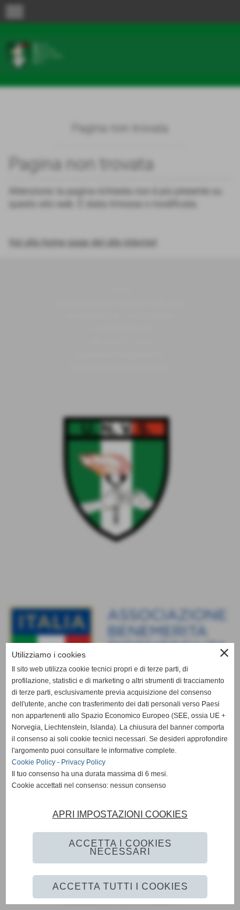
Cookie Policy (33, 762)
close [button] (224, 653)
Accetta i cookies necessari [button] (120, 847)
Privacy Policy (83, 762)
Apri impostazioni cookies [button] (120, 814)
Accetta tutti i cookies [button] (120, 886)
